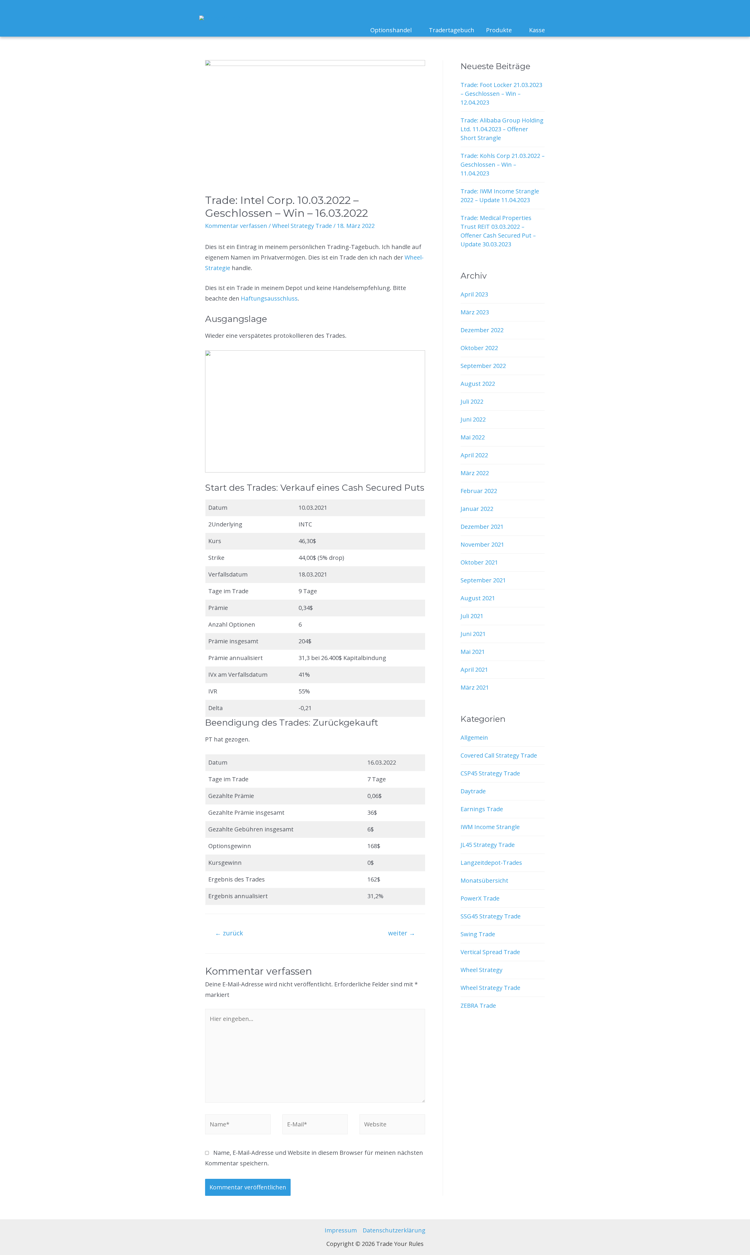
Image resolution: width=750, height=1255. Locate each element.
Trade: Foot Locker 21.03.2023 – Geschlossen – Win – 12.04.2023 (501, 93)
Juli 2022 (472, 401)
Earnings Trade (482, 809)
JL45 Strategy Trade (488, 845)
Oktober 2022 (479, 348)
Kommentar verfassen (236, 226)
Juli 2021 (472, 616)
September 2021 (483, 580)
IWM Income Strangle (490, 827)
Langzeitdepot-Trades (491, 863)
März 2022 (475, 473)
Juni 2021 (473, 634)
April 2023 (474, 294)
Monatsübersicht (484, 880)
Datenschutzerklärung (394, 1230)
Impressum (341, 1230)
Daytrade (473, 791)
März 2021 (475, 687)
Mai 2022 (473, 437)
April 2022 (474, 455)
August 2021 (478, 598)
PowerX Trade (480, 898)
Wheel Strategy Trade (302, 226)
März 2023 (475, 312)
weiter (401, 933)
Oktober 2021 (479, 562)
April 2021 (474, 669)
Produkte (499, 30)
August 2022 (478, 384)
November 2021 (482, 544)
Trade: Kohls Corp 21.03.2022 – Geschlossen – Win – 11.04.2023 (503, 164)
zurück (229, 933)
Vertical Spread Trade (490, 952)
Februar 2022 (479, 491)
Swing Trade (478, 934)
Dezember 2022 (482, 330)
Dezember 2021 (482, 527)
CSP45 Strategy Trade (490, 773)
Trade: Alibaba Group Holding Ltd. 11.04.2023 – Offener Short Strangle (502, 129)
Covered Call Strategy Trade (499, 755)
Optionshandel (391, 30)
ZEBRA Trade (478, 1006)
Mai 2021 (473, 652)
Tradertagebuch (451, 30)
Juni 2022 (473, 419)
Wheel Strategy (481, 970)
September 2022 (483, 366)
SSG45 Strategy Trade (491, 916)
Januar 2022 (477, 509)
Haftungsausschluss (269, 298)
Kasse (537, 30)
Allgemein (474, 737)
